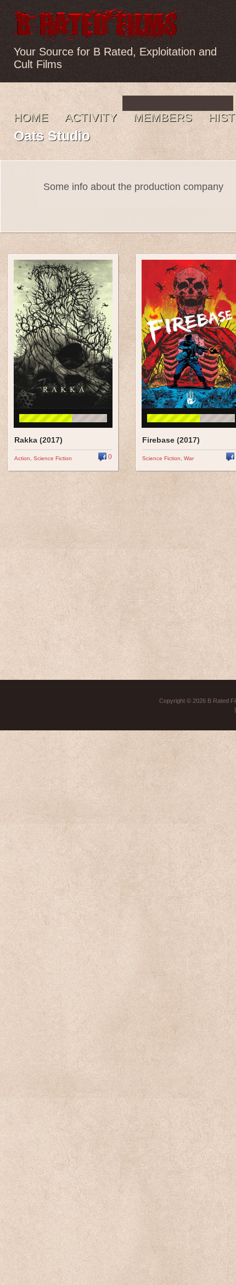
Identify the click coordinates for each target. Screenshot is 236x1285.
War (189, 458)
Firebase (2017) (171, 439)
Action (22, 458)
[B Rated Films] (97, 35)
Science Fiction (52, 458)
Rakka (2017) (38, 439)
